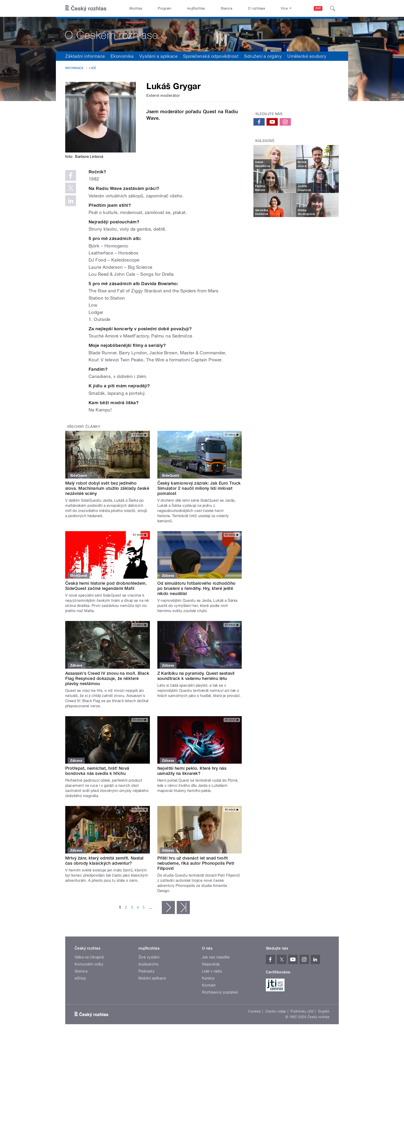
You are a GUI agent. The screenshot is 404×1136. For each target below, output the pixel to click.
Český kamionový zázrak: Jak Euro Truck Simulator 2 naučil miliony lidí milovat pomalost (199, 488)
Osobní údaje (275, 1011)
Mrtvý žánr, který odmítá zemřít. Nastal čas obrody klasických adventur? (104, 861)
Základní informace (85, 56)
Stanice (226, 8)
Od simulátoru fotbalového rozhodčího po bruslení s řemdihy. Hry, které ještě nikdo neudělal (196, 588)
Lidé (92, 68)
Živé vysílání (148, 957)
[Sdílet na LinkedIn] (70, 200)
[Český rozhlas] (85, 8)
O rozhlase (256, 8)
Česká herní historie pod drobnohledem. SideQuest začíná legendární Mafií (106, 586)
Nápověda (211, 964)
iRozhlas (135, 8)
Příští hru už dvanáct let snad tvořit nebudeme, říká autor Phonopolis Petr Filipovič (195, 863)
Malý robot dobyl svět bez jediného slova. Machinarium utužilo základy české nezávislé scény (107, 488)
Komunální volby (89, 964)
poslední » (183, 907)
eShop (80, 978)
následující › (168, 907)
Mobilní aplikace (152, 978)
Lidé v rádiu (212, 971)
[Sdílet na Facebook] (70, 175)
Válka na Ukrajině (89, 957)
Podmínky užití (302, 1011)
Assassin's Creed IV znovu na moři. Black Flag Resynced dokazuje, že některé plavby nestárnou (107, 678)
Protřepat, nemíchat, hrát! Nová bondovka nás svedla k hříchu (97, 771)
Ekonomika (122, 56)
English (323, 1011)
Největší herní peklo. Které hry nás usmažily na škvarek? (192, 771)
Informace (74, 68)
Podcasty (146, 971)
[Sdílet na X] (70, 188)
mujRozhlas (196, 8)
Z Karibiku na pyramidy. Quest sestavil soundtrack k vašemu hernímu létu (195, 676)
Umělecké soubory (306, 56)
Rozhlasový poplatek (220, 992)
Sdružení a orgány (263, 56)
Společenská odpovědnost (210, 56)
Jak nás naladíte (216, 957)
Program (164, 8)
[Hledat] (332, 8)
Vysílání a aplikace (158, 56)
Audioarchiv (148, 964)
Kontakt (209, 985)
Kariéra (208, 978)
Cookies (254, 1011)
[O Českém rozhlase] (202, 34)
